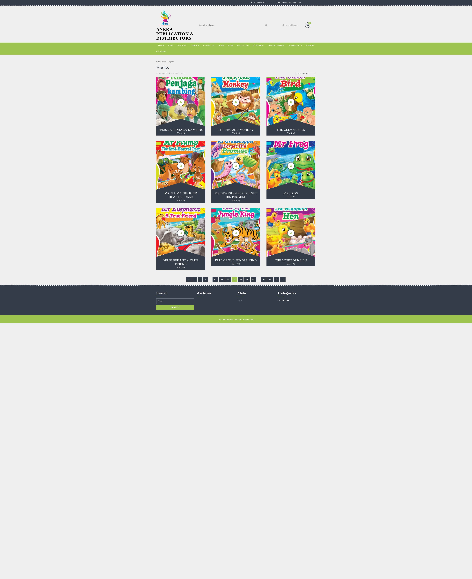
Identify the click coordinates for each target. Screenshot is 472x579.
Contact (195, 45)
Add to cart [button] (180, 102)
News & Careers (276, 45)
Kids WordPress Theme (229, 319)
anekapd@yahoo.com (291, 2)
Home (221, 45)
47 (247, 279)
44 (228, 279)
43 (222, 279)
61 (264, 279)
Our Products (295, 45)
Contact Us (208, 45)
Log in (239, 300)
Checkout (182, 45)
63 (277, 279)
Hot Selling (243, 45)
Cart (170, 45)
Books (164, 62)
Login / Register (292, 25)
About (161, 45)
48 (253, 279)
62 (270, 279)
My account (258, 45)
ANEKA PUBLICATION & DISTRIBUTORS (175, 34)
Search (265, 25)
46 (241, 279)
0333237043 (260, 2)
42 (215, 279)
